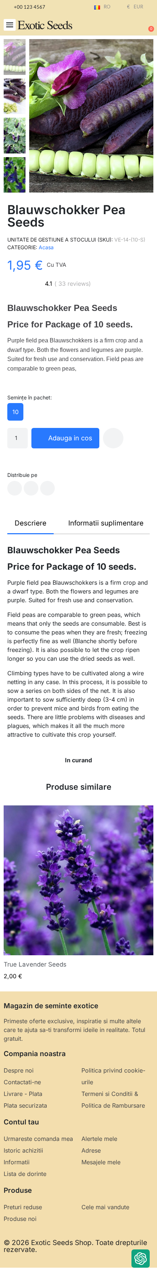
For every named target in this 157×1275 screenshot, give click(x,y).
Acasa (46, 247)
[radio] (15, 412)
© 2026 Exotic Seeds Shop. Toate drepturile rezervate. (75, 1246)
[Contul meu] (124, 25)
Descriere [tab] (30, 523)
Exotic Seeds (45, 24)
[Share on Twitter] (31, 488)
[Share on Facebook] (14, 488)
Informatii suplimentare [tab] (105, 523)
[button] (10, 25)
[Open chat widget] (140, 1258)
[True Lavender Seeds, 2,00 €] (78, 892)
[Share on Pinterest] (47, 488)
